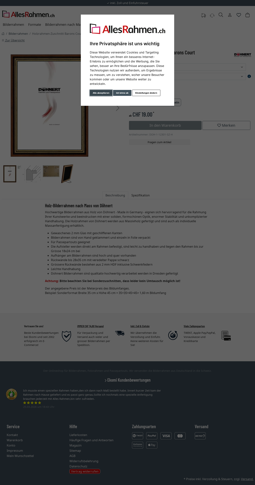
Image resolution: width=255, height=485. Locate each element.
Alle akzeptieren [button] (101, 93)
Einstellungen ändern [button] (146, 93)
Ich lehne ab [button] (122, 93)
